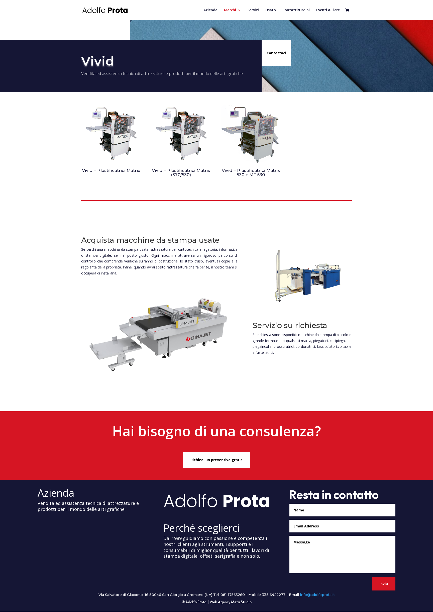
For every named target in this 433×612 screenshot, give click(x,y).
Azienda (210, 10)
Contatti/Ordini (296, 10)
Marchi (230, 10)
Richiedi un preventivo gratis (216, 459)
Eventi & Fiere (328, 10)
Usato (270, 10)
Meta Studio (241, 601)
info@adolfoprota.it (317, 594)
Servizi (253, 10)
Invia (383, 583)
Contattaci (276, 53)
